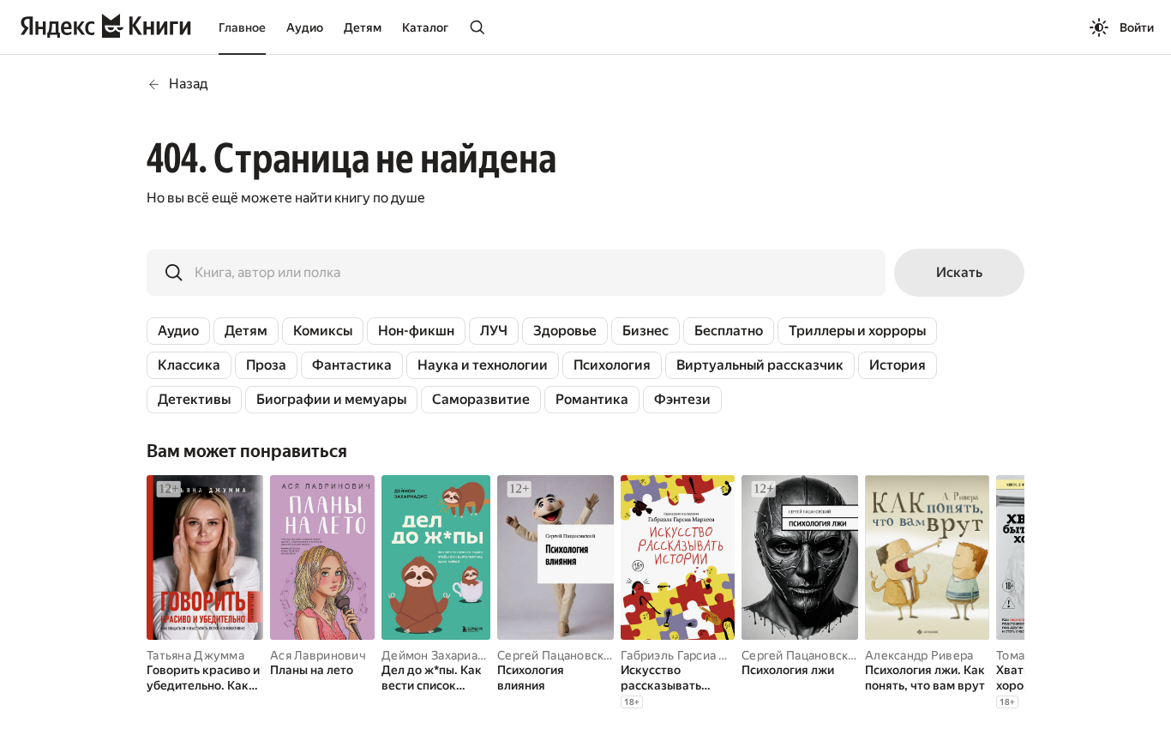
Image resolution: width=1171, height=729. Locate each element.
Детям (362, 27)
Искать (959, 272)
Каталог (425, 27)
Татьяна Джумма (195, 655)
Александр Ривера (919, 655)
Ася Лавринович (318, 655)
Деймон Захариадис (439, 655)
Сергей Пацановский (557, 655)
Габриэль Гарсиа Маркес (691, 655)
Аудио (304, 27)
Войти (1137, 27)
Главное (242, 27)
